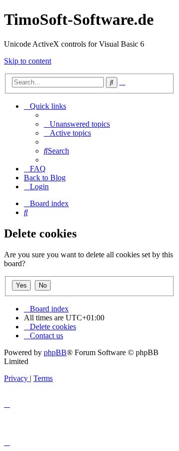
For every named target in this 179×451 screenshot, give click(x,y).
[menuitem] (77, 124)
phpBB (55, 352)
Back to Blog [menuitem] (45, 177)
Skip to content (27, 61)
